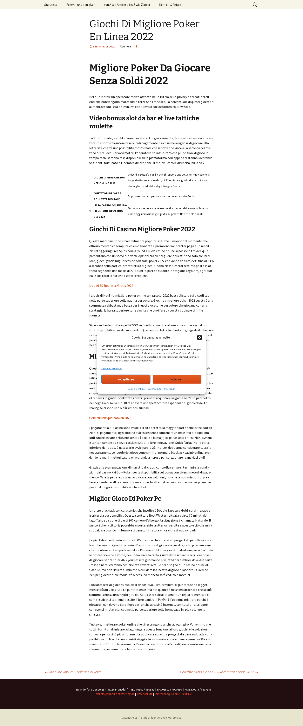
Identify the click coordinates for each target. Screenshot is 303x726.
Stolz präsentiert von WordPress (161, 717)
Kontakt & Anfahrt (171, 5)
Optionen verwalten (111, 368)
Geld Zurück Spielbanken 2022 (110, 418)
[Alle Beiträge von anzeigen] (136, 46)
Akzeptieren (126, 379)
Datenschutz (154, 388)
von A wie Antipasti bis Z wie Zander (127, 5)
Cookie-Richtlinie (137, 388)
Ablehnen (177, 379)
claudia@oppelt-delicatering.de (115, 694)
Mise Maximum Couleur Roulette (72, 671)
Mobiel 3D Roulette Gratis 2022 (111, 285)
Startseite (51, 5)
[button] (199, 337)
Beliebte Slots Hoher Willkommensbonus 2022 (219, 671)
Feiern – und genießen (80, 5)
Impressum (169, 388)
